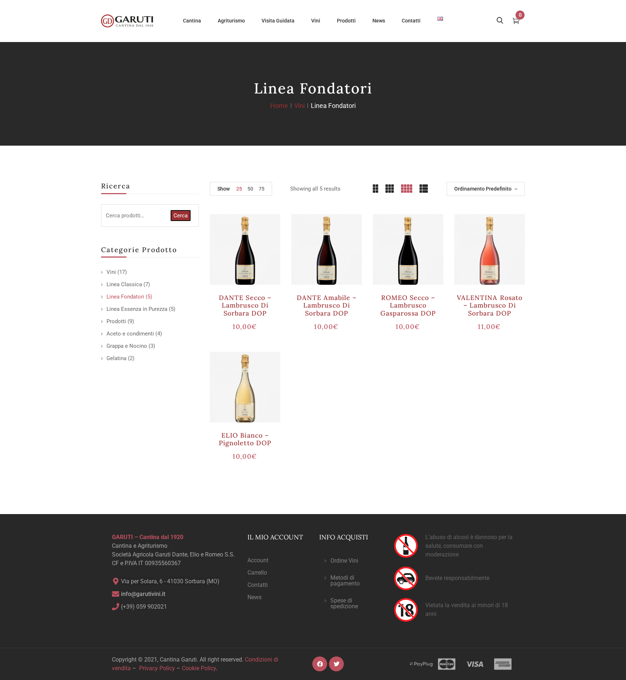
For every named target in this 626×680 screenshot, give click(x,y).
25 (239, 189)
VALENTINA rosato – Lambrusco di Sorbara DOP (489, 305)
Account (257, 560)
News (254, 597)
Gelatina (116, 358)
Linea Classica (124, 284)
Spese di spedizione (344, 603)
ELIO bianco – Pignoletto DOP (245, 439)
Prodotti (116, 321)
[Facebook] (319, 663)
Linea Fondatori (125, 296)
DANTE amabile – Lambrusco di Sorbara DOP (327, 305)
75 (261, 189)
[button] (350, 561)
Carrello (257, 572)
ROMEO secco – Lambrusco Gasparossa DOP (408, 305)
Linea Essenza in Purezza (137, 309)
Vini (299, 105)
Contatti (257, 584)
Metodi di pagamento (345, 580)
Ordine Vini (344, 560)
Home (279, 105)
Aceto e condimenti (130, 333)
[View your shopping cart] (516, 21)
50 (250, 189)
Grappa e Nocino (127, 346)
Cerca (181, 215)
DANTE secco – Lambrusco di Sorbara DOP (245, 305)
